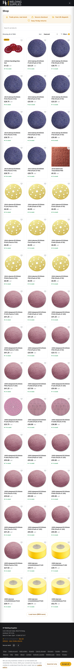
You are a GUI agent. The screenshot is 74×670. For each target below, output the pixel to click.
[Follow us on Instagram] (14, 645)
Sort (40, 34)
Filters (65, 34)
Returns (5, 654)
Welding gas (50, 654)
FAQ (11, 654)
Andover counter (38, 654)
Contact (28, 654)
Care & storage (41, 651)
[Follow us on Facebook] (18, 645)
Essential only (52, 664)
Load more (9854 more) (37, 614)
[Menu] (69, 3)
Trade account (13, 651)
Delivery (64, 651)
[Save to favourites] (21, 40)
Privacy (64, 654)
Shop (4, 651)
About (22, 654)
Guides (57, 651)
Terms (58, 654)
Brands (31, 651)
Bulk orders (23, 651)
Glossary (50, 651)
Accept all (65, 664)
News (16, 654)
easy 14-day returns (15, 641)
